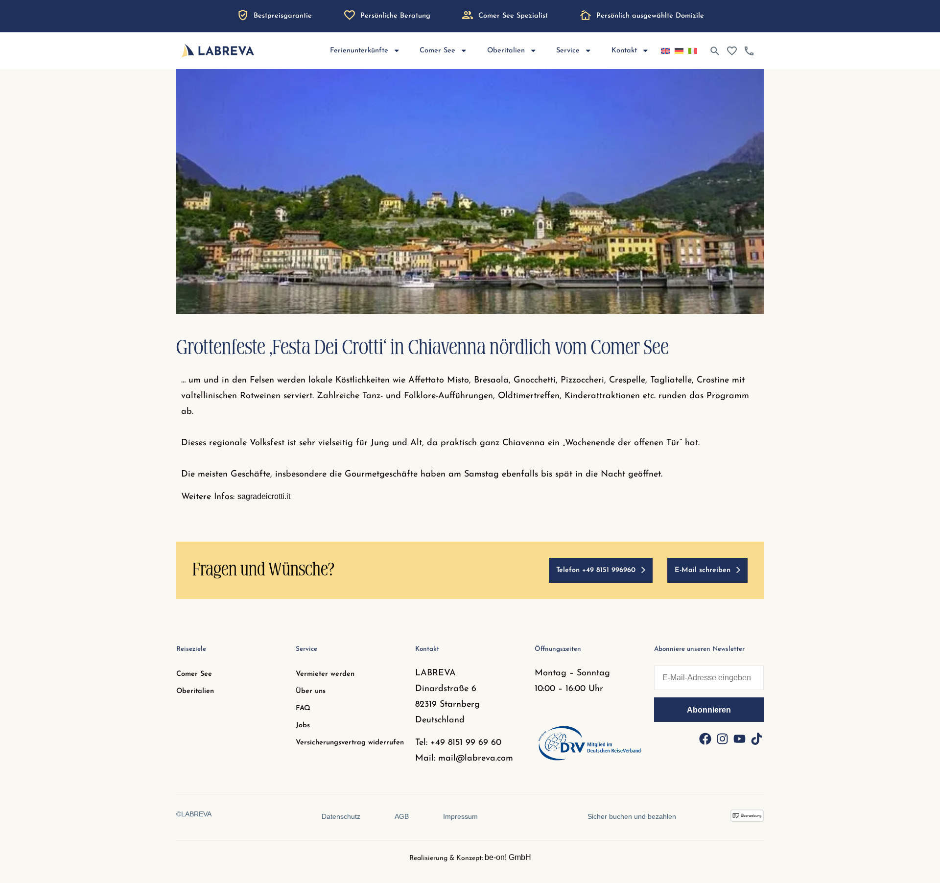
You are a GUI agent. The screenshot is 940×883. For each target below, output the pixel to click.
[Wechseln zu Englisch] (665, 51)
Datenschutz (341, 816)
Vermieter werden (325, 674)
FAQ (303, 708)
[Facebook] (705, 739)
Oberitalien (195, 691)
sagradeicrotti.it (263, 496)
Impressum (460, 816)
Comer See (194, 674)
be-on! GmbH (508, 857)
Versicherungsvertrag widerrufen (350, 742)
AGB (402, 816)
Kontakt (624, 50)
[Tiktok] (756, 739)
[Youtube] (739, 739)
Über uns (311, 691)
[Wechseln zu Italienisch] (693, 51)
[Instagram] (722, 739)
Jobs (303, 725)
